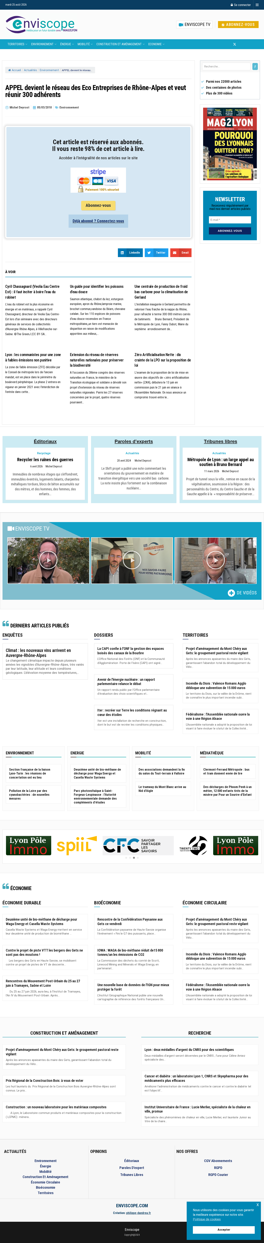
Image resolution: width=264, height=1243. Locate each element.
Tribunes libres (220, 441)
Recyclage (43, 453)
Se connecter (242, 5)
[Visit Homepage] (41, 24)
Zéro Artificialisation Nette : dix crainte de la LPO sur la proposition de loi (163, 360)
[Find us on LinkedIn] (247, 44)
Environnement (42, 44)
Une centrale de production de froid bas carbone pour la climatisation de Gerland (161, 291)
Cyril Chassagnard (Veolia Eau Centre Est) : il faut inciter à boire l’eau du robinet (32, 291)
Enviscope (132, 1230)
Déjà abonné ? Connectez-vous (98, 221)
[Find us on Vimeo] (253, 44)
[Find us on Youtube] (241, 44)
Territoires (16, 44)
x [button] (257, 1204)
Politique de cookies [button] (207, 1219)
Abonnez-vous (240, 24)
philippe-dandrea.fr (138, 1213)
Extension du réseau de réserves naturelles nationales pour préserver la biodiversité (97, 360)
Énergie (65, 44)
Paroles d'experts (134, 441)
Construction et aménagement (119, 44)
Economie (155, 44)
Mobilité (83, 44)
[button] (48, 560)
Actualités (30, 70)
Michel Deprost (54, 466)
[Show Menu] (257, 5)
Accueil (16, 70)
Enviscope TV (197, 24)
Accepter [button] (224, 1229)
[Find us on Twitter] (234, 44)
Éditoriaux (45, 441)
